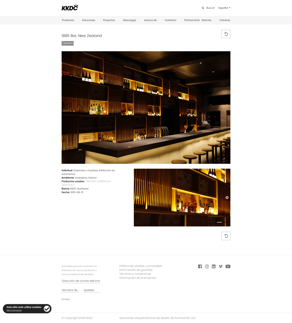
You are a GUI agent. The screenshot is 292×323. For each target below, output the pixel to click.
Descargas (129, 20)
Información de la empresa (137, 278)
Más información (14, 310)
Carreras (224, 20)
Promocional (192, 20)
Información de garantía (135, 270)
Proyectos (109, 20)
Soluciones (88, 20)
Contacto (170, 20)
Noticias (206, 20)
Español (224, 8)
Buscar (210, 8)
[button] (137, 197)
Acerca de (150, 20)
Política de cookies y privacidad (140, 266)
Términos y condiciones (135, 274)
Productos (68, 20)
